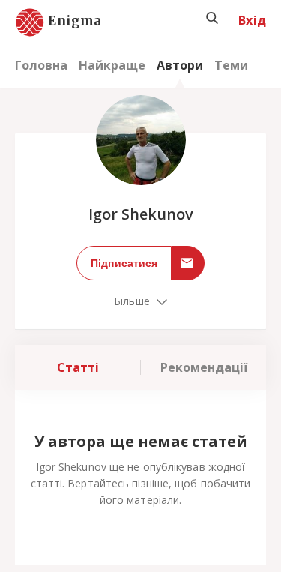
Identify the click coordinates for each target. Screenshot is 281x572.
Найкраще (112, 65)
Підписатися (124, 263)
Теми (231, 65)
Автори (180, 65)
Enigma (61, 21)
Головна (41, 65)
